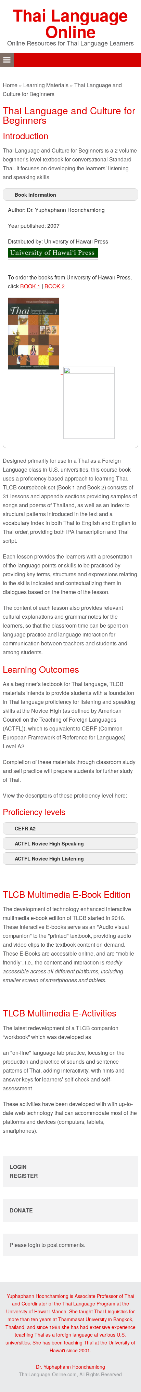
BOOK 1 (30, 286)
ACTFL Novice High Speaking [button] (49, 843)
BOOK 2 (54, 286)
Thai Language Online (70, 23)
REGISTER (24, 1176)
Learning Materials (45, 85)
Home (10, 85)
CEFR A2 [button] (25, 828)
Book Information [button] (35, 194)
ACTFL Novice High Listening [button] (49, 858)
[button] (7, 60)
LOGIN (18, 1167)
